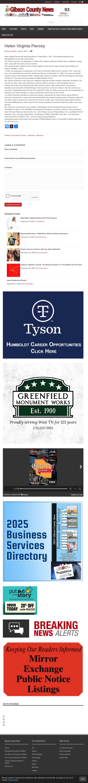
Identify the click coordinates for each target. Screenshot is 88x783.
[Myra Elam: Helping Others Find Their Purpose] (13, 223)
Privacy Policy (13, 780)
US (33, 748)
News (32, 29)
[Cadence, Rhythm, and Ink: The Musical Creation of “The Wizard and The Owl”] (13, 270)
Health (34, 770)
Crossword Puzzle (66, 748)
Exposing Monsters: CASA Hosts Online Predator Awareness (44, 233)
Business (35, 767)
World (34, 764)
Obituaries (39, 135)
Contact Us (48, 2)
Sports (23, 29)
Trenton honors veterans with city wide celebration (40, 249)
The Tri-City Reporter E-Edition (16, 757)
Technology (36, 757)
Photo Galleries (65, 754)
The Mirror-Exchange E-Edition (16, 754)
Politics (34, 761)
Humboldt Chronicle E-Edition (15, 751)
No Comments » (41, 237)
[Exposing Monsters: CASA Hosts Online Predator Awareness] (13, 239)
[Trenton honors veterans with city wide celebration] (13, 254)
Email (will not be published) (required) (20, 158)
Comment (8, 167)
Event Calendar (65, 751)
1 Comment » (40, 221)
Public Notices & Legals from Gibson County (65, 29)
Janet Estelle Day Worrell (16, 280)
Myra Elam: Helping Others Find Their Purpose (39, 218)
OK (83, 779)
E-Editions (13, 29)
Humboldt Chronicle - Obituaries (23, 135)
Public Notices (7, 35)
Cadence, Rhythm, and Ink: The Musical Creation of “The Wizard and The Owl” (51, 265)
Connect (41, 29)
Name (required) (11, 149)
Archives (74, 2)
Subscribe (65, 2)
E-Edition (57, 2)
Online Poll (63, 757)
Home (4, 29)
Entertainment (37, 754)
